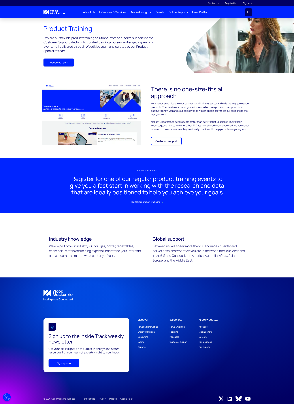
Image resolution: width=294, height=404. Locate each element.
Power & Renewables (148, 326)
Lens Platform (201, 12)
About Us (89, 12)
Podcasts (174, 336)
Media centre (205, 331)
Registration (231, 3)
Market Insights (141, 12)
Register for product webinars (145, 201)
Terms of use (89, 398)
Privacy (102, 398)
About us (203, 326)
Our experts (204, 346)
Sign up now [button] (64, 363)
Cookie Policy (126, 398)
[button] (248, 12)
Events (160, 12)
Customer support (166, 141)
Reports (141, 346)
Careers (203, 336)
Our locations (205, 341)
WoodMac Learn (58, 62)
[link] (147, 295)
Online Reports (178, 12)
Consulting (143, 336)
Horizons (174, 331)
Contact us (213, 3)
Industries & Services (112, 12)
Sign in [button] (247, 3)
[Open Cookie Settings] (7, 397)
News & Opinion (177, 326)
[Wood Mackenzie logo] (54, 12)
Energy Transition (146, 331)
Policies (113, 398)
